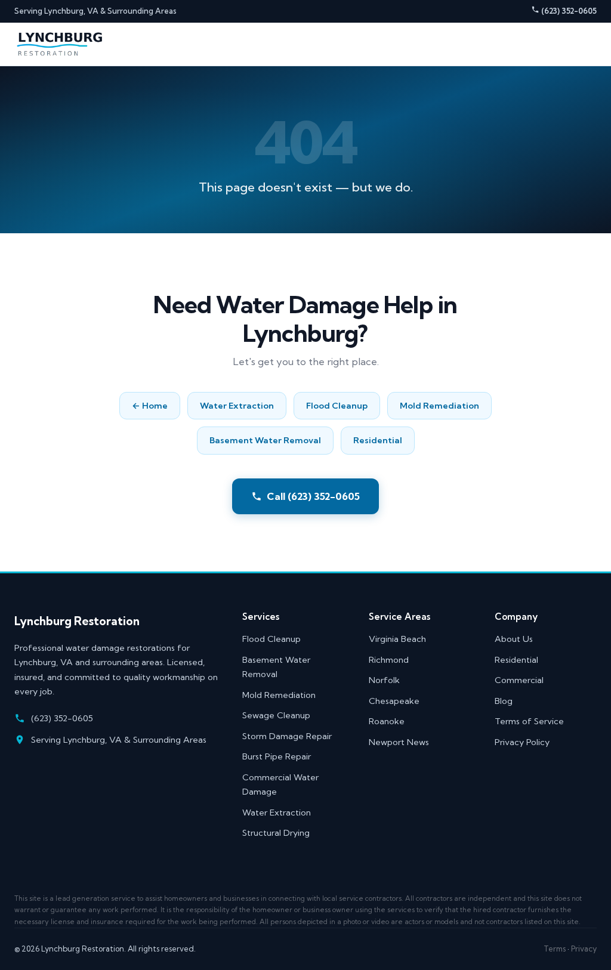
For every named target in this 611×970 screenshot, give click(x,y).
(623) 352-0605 (568, 11)
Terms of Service (529, 721)
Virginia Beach (397, 639)
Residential (377, 440)
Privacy (584, 948)
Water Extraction (237, 405)
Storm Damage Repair (287, 736)
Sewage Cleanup (276, 715)
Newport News (399, 742)
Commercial (519, 680)
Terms (555, 948)
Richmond (389, 659)
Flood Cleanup (337, 405)
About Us (514, 639)
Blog (504, 701)
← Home (150, 405)
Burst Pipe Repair (276, 756)
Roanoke (387, 721)
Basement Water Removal (265, 440)
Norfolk (384, 680)
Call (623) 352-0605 (313, 496)
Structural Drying (276, 832)
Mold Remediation (439, 405)
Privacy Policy (522, 742)
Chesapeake (394, 701)
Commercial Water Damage (280, 784)
